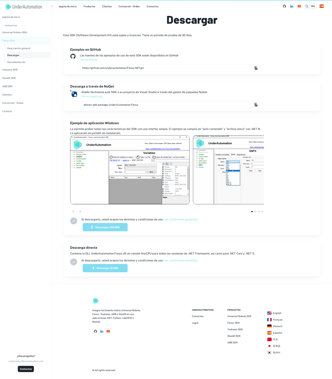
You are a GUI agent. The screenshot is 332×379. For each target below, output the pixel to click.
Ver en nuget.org (92, 96)
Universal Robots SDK (239, 316)
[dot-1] (255, 211)
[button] (25, 32)
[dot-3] (262, 211)
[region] (26, 195)
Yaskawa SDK (235, 329)
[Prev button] (73, 211)
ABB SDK (232, 342)
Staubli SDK (234, 336)
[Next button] (80, 211)
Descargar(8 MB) (107, 268)
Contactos (26, 369)
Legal (195, 322)
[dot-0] (251, 211)
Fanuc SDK (233, 322)
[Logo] (95, 300)
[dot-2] (258, 211)
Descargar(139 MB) (107, 227)
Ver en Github (88, 59)
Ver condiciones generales (181, 219)
